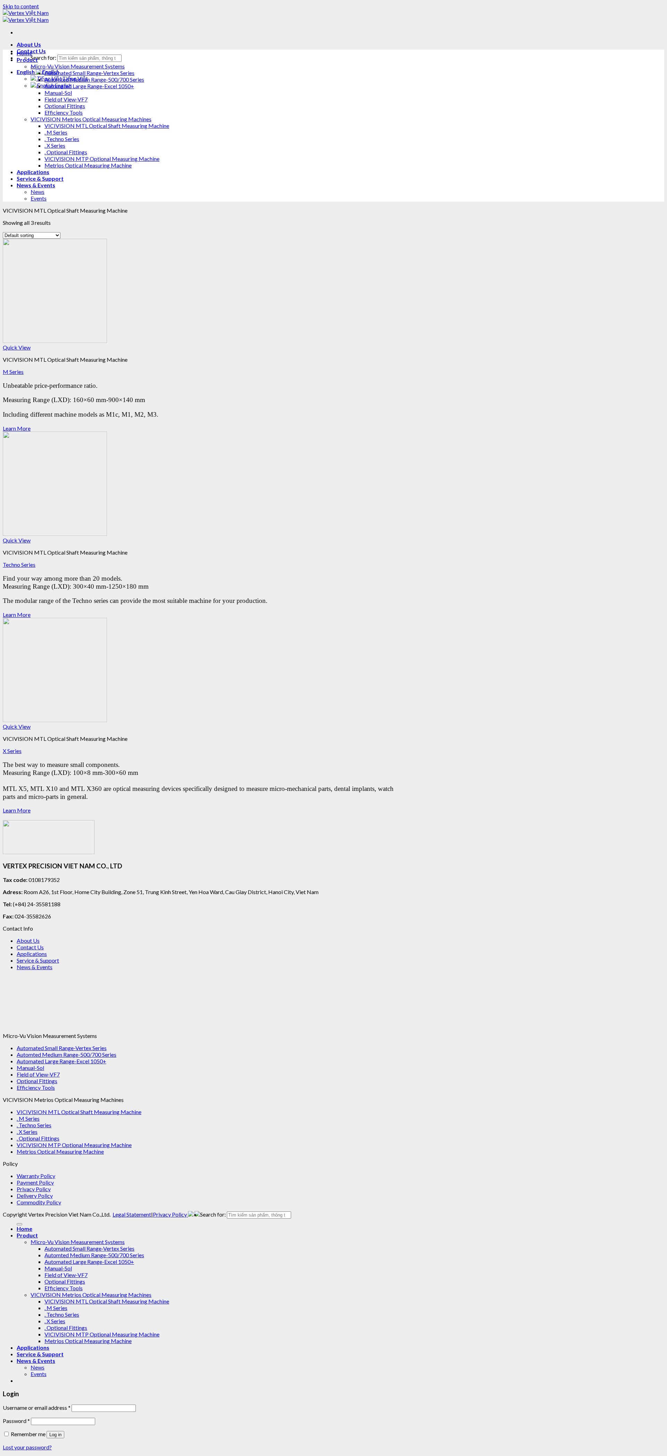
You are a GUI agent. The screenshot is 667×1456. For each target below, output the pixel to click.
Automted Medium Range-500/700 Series (94, 79)
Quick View (17, 347)
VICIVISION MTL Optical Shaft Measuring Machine (106, 125)
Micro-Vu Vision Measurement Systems (78, 66)
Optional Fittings (64, 106)
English (26, 71)
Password (16, 1420)
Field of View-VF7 (66, 99)
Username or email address (37, 1407)
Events (39, 198)
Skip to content (21, 6)
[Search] (19, 1224)
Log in (55, 1434)
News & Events (36, 185)
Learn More (17, 428)
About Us (29, 44)
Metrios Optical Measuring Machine (88, 165)
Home (24, 53)
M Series (13, 371)
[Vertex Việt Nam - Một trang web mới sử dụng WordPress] (26, 16)
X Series (12, 750)
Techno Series (19, 564)
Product (27, 59)
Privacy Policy (34, 1189)
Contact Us (30, 947)
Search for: (43, 57)
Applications (33, 172)
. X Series (54, 145)
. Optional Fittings (65, 152)
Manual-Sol (58, 92)
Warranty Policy (36, 1175)
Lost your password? (27, 1447)
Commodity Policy (39, 1202)
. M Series (55, 132)
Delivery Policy (35, 1195)
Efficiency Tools (63, 112)
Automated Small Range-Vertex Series (89, 72)
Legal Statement (132, 1214)
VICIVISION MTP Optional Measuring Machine (101, 158)
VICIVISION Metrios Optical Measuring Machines (91, 119)
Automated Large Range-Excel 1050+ (89, 86)
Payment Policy (35, 1182)
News (37, 191)
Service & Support (40, 178)
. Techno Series (61, 139)
